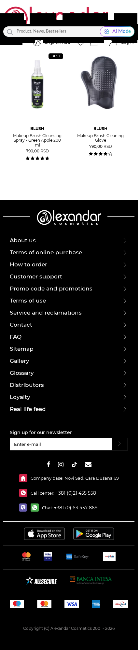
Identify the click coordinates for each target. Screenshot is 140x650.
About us (23, 240)
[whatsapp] (36, 507)
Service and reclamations (46, 312)
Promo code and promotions (51, 288)
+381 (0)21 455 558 (75, 493)
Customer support (36, 276)
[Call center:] (25, 493)
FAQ (15, 336)
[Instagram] (60, 465)
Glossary (22, 373)
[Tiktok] (74, 465)
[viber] (25, 507)
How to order (28, 264)
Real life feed (28, 409)
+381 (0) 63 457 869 (76, 508)
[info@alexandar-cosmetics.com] (88, 465)
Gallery (19, 361)
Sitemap (22, 349)
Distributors (27, 385)
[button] (93, 42)
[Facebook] (48, 465)
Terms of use (28, 300)
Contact (21, 324)
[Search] (10, 31)
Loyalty (20, 397)
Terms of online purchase (46, 252)
